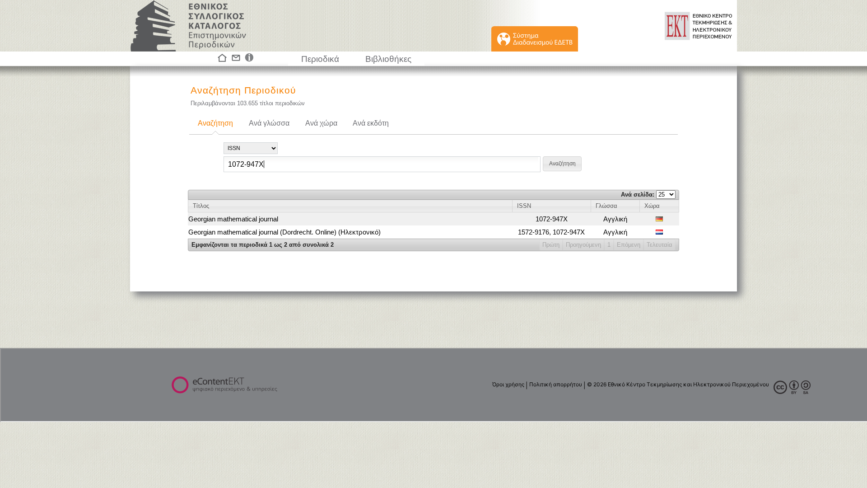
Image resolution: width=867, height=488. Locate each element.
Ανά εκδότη (371, 123)
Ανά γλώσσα (269, 123)
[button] (562, 163)
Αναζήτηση (215, 123)
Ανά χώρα (321, 123)
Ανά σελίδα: (638, 194)
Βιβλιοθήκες (388, 59)
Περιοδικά (320, 59)
